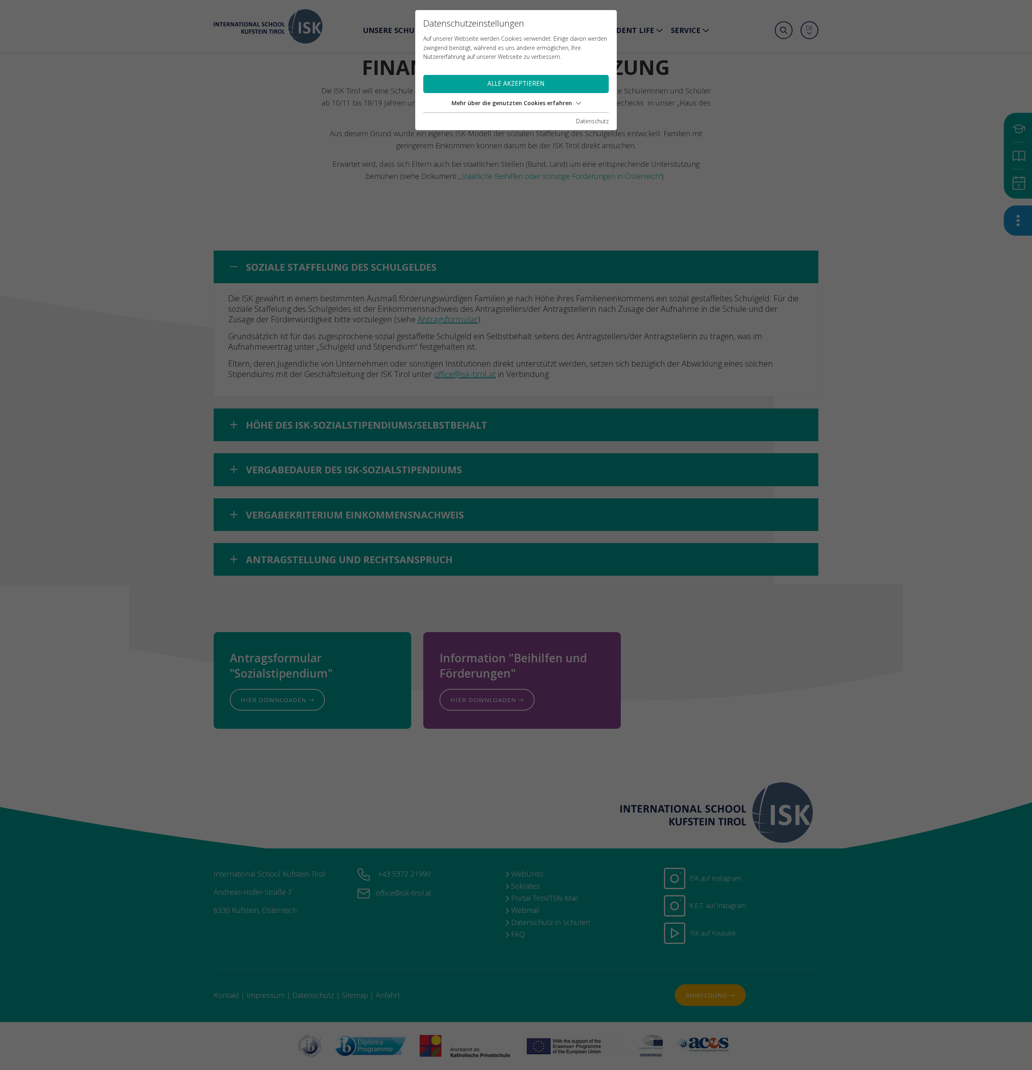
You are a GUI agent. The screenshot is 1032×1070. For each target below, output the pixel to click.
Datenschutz (592, 121)
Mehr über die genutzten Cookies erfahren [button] (512, 103)
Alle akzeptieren (516, 83)
